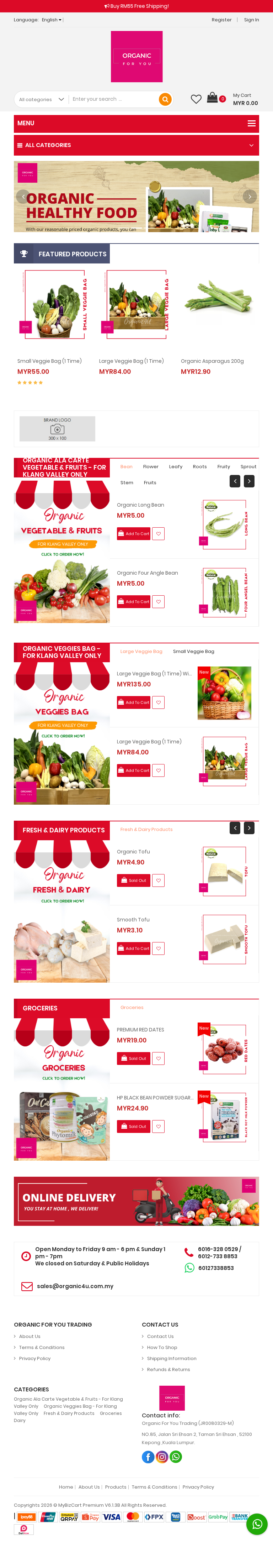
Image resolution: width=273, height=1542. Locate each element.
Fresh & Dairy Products (147, 829)
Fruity (224, 466)
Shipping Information (172, 1358)
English (50, 19)
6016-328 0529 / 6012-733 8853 (219, 1252)
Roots (200, 466)
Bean (127, 466)
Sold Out (208, 364)
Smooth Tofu (133, 919)
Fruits (150, 482)
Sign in (251, 19)
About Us (30, 1336)
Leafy (175, 466)
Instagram (162, 1456)
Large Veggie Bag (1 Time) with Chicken (155, 673)
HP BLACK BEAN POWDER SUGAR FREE (155, 1097)
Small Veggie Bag (193, 651)
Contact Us (160, 1336)
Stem (127, 482)
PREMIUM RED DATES (140, 1029)
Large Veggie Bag (141, 651)
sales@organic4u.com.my (75, 1286)
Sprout (249, 466)
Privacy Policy (34, 1358)
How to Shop (162, 1347)
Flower (151, 466)
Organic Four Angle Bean (147, 572)
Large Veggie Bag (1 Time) (149, 741)
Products (116, 1487)
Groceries (132, 1007)
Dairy (20, 1420)
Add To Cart (45, 364)
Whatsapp (176, 1456)
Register (222, 19)
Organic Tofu (133, 851)
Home (66, 1487)
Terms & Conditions (42, 1347)
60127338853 (216, 1268)
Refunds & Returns (168, 1369)
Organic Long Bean (140, 504)
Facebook (148, 1456)
